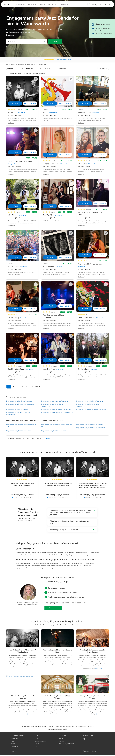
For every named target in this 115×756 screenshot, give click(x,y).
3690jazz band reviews (63, 60)
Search (93, 4)
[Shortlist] (99, 4)
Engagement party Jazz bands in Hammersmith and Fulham (21, 426)
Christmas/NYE (64, 4)
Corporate (51, 4)
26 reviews (19, 109)
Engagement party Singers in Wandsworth (54, 401)
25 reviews (19, 366)
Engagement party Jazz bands (25, 64)
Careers (61, 741)
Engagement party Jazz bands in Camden (54, 431)
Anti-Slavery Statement (66, 744)
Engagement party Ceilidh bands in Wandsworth (91, 409)
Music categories (40, 741)
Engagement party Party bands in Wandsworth (56, 409)
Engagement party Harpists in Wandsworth (20, 401)
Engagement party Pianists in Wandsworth (20, 404)
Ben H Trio (20, 494)
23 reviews (89, 161)
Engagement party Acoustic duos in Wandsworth (57, 412)
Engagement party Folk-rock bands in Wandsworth (18, 413)
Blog (36, 746)
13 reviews (89, 366)
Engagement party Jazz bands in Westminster (90, 428)
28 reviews (54, 366)
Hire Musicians (19, 4)
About (61, 739)
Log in (106, 4)
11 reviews (54, 161)
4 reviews (53, 212)
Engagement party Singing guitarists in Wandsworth (88, 405)
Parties (41, 4)
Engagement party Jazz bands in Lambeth (89, 425)
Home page (10, 64)
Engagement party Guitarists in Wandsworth (90, 401)
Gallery (37, 744)
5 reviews (88, 209)
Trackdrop (86, 751)
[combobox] (15, 68)
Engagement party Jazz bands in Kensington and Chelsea (56, 426)
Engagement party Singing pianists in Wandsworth (53, 405)
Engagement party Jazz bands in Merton (19, 431)
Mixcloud (94, 751)
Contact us (14, 746)
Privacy (13, 744)
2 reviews (45, 109)
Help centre (14, 739)
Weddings (31, 4)
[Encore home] (7, 4)
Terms (13, 741)
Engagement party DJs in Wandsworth (18, 409)
